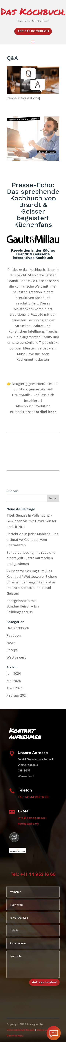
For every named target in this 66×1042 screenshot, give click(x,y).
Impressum (44, 1030)
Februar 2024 (17, 695)
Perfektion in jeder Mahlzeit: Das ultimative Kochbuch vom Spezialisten (32, 539)
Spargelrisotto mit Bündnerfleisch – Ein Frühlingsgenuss (23, 606)
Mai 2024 (14, 681)
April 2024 (14, 688)
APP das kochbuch (33, 31)
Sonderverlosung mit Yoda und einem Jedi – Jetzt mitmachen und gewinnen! (31, 558)
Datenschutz (15, 1035)
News (11, 643)
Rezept (12, 650)
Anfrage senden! (44, 982)
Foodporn (14, 635)
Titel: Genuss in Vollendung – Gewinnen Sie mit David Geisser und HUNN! (31, 521)
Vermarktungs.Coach (20, 1030)
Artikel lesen (46, 412)
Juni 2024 (14, 673)
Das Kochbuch (18, 628)
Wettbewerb (17, 657)
